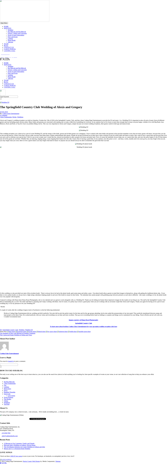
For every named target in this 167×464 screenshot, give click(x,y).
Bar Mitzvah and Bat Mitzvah (17, 31)
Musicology (7, 389)
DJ (1, 330)
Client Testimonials (6, 117)
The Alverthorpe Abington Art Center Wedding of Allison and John (24, 447)
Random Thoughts (9, 392)
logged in (11, 361)
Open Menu (4, 23)
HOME (6, 26)
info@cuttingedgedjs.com (10, 436)
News (5, 390)
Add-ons (10, 42)
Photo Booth (11, 40)
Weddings (20, 117)
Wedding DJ (29, 330)
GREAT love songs (16, 456)
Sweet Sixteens (8, 397)
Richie (14, 117)
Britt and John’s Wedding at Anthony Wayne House (19, 445)
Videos (6, 401)
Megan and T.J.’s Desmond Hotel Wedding (17, 448)
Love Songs (11, 395)
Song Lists (7, 394)
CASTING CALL (9, 51)
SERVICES (7, 28)
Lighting (10, 38)
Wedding (10, 30)
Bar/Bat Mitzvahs (9, 382)
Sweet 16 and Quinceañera (16, 35)
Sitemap (58, 461)
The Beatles (7, 399)
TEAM (6, 44)
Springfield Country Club (10, 330)
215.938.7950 (5, 433)
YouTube (6, 404)
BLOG (6, 45)
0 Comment (3, 115)
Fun (5, 385)
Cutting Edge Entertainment (10, 113)
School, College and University (17, 33)
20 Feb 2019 (4, 112)
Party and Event (12, 37)
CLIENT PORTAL (10, 49)
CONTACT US (9, 47)
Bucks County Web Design (31, 461)
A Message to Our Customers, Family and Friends (19, 443)
